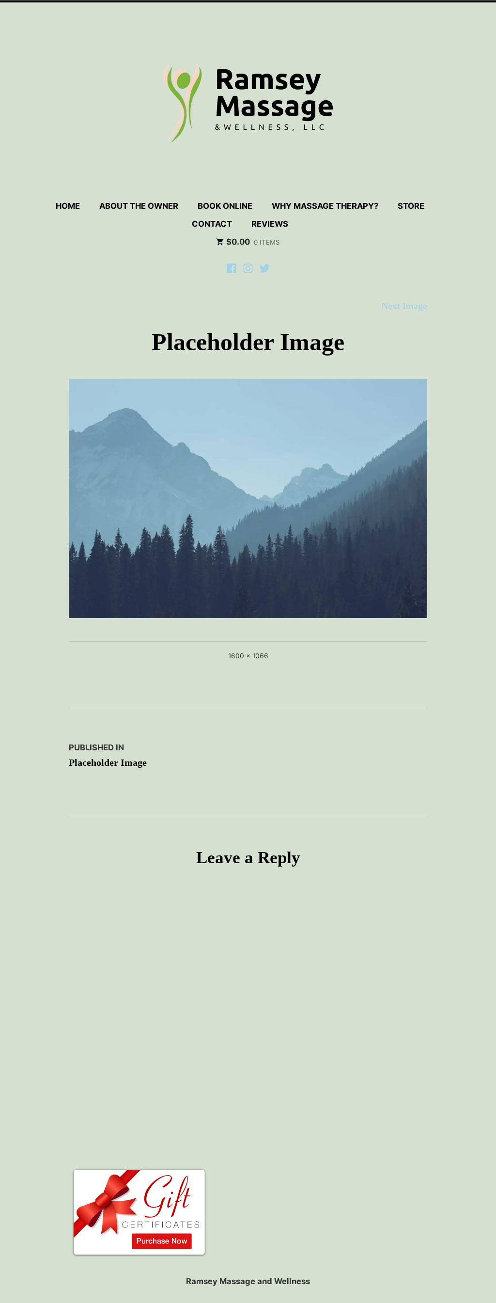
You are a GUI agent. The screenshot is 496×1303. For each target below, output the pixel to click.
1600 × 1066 (248, 656)
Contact (212, 224)
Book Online (225, 206)
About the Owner (138, 206)
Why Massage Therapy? (325, 206)
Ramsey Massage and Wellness (248, 1281)
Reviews (269, 224)
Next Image (404, 305)
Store (411, 206)
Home (68, 206)
